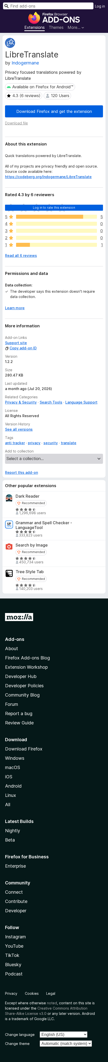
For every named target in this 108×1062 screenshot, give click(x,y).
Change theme (17, 1043)
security (50, 443)
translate (68, 443)
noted (52, 1003)
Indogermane (25, 62)
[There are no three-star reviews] (56, 231)
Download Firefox (23, 748)
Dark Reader (27, 496)
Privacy (11, 993)
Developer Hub (20, 676)
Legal (50, 993)
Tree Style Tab (30, 571)
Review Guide (19, 722)
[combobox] (48, 6)
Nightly (12, 830)
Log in (100, 6)
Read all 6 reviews (21, 255)
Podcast (14, 973)
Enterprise (15, 866)
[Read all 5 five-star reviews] (56, 217)
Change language (20, 1034)
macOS (12, 767)
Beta (10, 840)
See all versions (19, 429)
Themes (56, 27)
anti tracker (15, 443)
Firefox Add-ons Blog (27, 657)
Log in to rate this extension (54, 207)
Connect (14, 892)
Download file (16, 123)
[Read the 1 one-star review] (56, 245)
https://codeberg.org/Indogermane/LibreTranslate (48, 177)
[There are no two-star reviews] (56, 238)
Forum (11, 704)
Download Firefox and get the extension (54, 111)
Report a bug (18, 713)
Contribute (16, 901)
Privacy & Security (21, 402)
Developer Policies (24, 685)
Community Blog (22, 695)
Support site (16, 343)
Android (13, 786)
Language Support (81, 402)
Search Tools (51, 402)
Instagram (15, 936)
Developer (15, 910)
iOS (8, 776)
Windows (14, 758)
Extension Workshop (26, 667)
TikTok (12, 955)
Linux (10, 795)
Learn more (15, 308)
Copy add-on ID (23, 348)
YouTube (14, 946)
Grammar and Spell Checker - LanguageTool (44, 525)
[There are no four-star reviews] (56, 224)
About (11, 648)
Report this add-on (21, 472)
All (7, 804)
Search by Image (32, 545)
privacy (34, 443)
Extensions (34, 27)
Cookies (32, 993)
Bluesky (13, 964)
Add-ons (14, 639)
